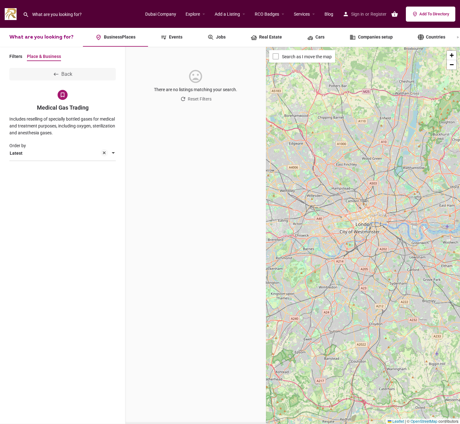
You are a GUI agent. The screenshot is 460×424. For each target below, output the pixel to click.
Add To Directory (434, 14)
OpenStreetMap (424, 421)
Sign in (357, 14)
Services (302, 14)
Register (378, 14)
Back (66, 74)
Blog (329, 14)
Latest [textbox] (16, 153)
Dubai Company (160, 14)
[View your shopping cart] (394, 14)
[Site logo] (11, 14)
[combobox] (62, 153)
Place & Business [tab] (44, 56)
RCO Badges (267, 14)
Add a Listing (227, 14)
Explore (193, 14)
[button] (451, 55)
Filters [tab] (15, 56)
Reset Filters (200, 98)
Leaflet (397, 421)
